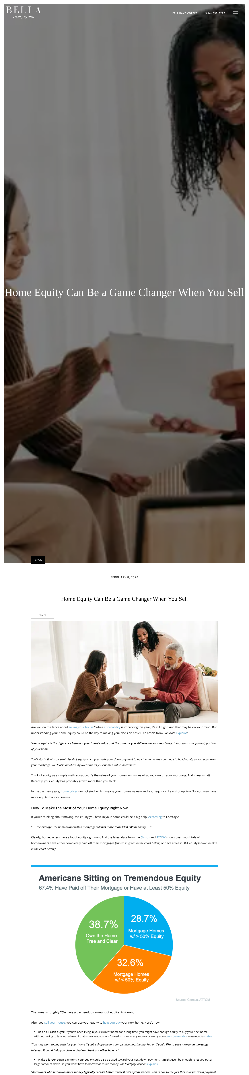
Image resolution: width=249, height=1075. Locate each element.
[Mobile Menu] (235, 12)
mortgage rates (177, 1036)
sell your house (54, 1022)
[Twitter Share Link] (42, 625)
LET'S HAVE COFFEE (184, 13)
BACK (38, 560)
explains (181, 733)
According (155, 817)
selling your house (81, 727)
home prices (69, 791)
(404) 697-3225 (215, 13)
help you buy (112, 1022)
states (208, 1036)
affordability (112, 727)
